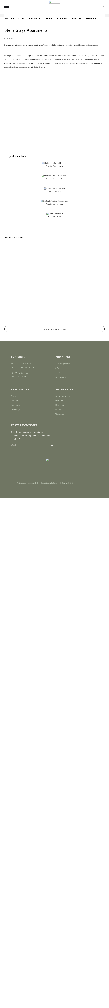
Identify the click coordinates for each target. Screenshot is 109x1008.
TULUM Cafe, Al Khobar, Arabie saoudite (80, 277)
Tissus (13, 396)
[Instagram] (79, 483)
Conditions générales (49, 483)
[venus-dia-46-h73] (54, 213)
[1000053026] (54, 2)
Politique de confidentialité (27, 483)
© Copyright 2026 (67, 483)
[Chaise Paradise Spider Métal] (54, 163)
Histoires (59, 400)
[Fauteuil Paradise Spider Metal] (54, 201)
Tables (58, 372)
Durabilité (59, 409)
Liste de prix (16, 409)
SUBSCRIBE (52, 445)
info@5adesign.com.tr (20, 373)
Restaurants (35, 18)
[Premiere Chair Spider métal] (54, 176)
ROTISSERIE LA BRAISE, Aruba (29, 318)
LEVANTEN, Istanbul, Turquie (29, 277)
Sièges (58, 368)
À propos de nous (63, 396)
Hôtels (49, 18)
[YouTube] (89, 483)
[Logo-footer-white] (54, 459)
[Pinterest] (84, 483)
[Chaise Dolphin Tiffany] (54, 188)
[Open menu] (6, 6)
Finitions (14, 400)
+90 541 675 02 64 (19, 377)
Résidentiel (91, 18)
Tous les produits (62, 364)
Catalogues (15, 405)
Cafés (21, 18)
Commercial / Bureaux (69, 18)
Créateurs (59, 405)
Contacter (59, 414)
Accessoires (60, 377)
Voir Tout (9, 18)
